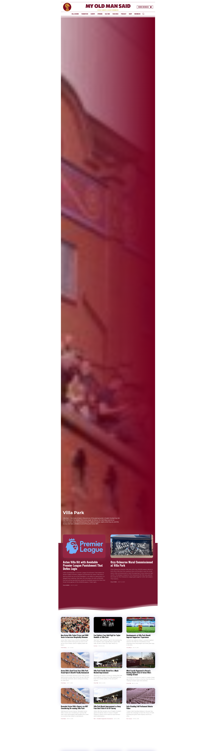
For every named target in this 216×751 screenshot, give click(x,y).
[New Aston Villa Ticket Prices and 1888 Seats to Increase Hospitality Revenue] (75, 625)
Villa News (66, 585)
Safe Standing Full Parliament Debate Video (139, 707)
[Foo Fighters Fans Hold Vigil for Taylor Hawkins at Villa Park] (108, 625)
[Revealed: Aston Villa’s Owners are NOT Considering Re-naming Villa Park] (75, 696)
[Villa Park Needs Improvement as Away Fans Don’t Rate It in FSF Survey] (108, 696)
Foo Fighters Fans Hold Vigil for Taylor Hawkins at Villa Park (107, 636)
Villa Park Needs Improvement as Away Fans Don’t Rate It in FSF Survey (107, 707)
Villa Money (64, 647)
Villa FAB (96, 683)
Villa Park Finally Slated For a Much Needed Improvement (106, 671)
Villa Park (114, 582)
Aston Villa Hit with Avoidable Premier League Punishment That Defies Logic (83, 565)
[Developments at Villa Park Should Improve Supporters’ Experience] (140, 625)
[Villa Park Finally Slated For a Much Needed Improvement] (108, 660)
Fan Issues (129, 718)
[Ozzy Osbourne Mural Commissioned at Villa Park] (132, 546)
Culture (95, 645)
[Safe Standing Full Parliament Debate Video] (140, 696)
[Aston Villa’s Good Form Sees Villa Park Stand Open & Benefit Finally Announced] (75, 660)
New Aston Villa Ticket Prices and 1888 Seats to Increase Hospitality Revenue (74, 636)
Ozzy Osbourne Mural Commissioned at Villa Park (132, 563)
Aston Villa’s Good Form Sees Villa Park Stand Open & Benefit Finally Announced (75, 671)
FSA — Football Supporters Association (103, 718)
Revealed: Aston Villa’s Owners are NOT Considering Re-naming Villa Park (74, 707)
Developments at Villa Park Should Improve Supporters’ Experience (138, 636)
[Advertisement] (108, 596)
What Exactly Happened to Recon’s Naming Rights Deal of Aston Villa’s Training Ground (138, 672)
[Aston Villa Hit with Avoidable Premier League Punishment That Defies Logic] (84, 546)
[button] (143, 14)
